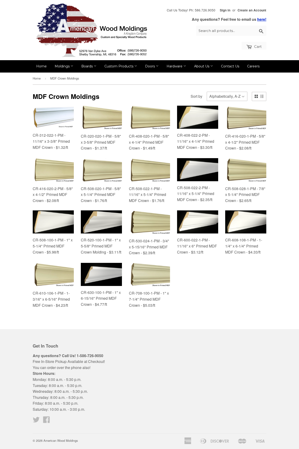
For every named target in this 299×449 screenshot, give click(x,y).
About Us (202, 66)
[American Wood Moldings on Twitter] (36, 421)
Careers (253, 66)
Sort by (196, 96)
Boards (87, 66)
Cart (257, 46)
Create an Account (252, 10)
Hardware (175, 66)
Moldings (63, 66)
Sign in (225, 10)
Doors (150, 66)
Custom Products (119, 66)
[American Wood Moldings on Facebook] (46, 421)
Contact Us (230, 66)
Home (41, 66)
